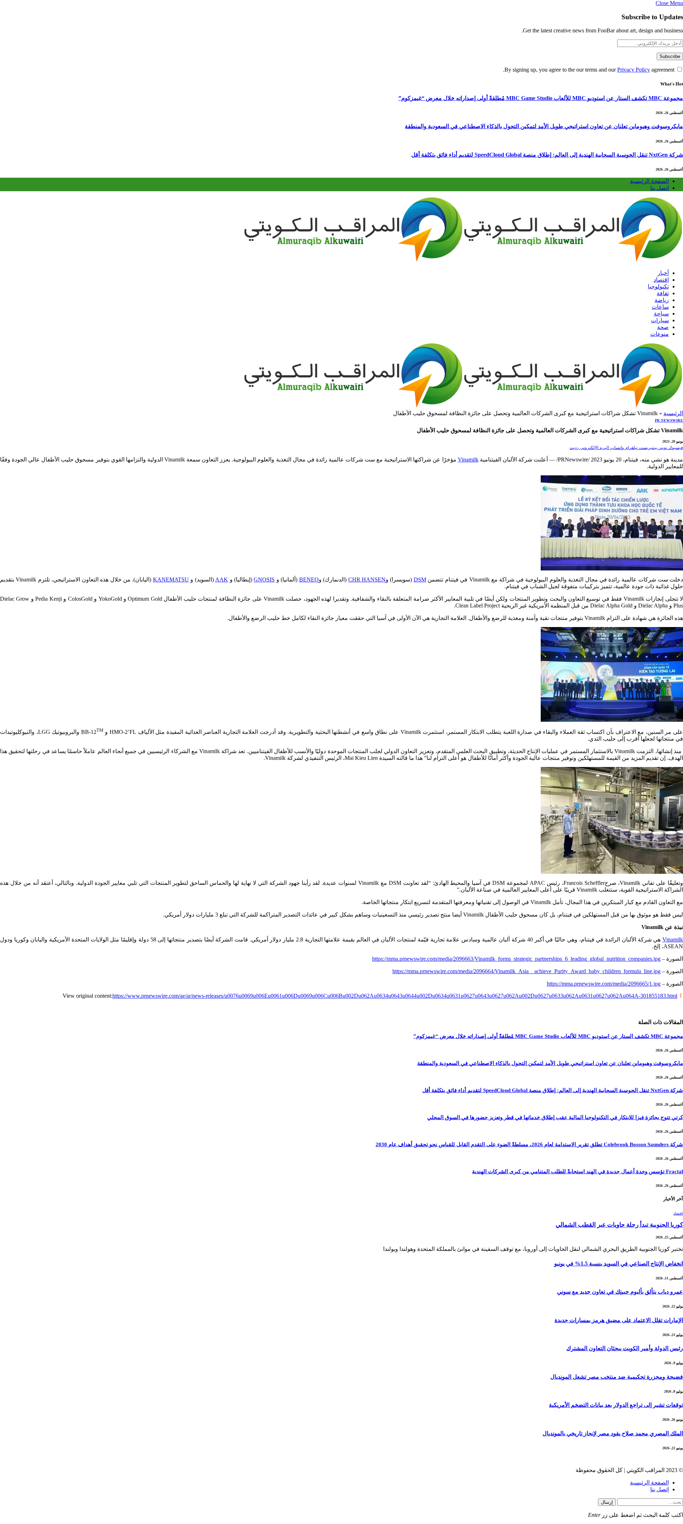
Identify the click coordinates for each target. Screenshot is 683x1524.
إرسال (607, 1502)
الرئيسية (673, 413)
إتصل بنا (659, 188)
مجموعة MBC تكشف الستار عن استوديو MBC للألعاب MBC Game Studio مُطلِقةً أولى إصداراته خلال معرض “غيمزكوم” (540, 98)
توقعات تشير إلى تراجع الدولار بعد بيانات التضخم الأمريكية (616, 1405)
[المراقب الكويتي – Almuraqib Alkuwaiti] (463, 260)
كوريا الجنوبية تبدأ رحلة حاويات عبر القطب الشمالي (619, 1224)
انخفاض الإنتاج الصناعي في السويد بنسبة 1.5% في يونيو (618, 1264)
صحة (663, 327)
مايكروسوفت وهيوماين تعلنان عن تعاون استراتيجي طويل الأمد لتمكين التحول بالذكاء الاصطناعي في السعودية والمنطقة (544, 126)
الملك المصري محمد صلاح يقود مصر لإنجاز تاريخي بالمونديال (612, 1433)
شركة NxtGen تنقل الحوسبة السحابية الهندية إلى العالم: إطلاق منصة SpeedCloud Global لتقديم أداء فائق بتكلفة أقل (547, 155)
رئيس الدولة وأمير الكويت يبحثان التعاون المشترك (624, 1348)
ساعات (660, 307)
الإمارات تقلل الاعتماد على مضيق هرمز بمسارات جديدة (619, 1320)
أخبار (663, 273)
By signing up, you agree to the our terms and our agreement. (589, 70)
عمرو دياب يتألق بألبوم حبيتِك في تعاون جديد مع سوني (620, 1292)
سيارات (660, 320)
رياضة (662, 300)
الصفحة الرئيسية (649, 181)
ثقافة (663, 293)
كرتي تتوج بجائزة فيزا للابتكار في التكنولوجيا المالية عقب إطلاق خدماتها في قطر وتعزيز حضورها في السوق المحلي (555, 1117)
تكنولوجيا (658, 286)
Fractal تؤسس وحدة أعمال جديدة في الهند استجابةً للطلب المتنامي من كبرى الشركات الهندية (577, 1171)
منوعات (659, 334)
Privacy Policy (633, 70)
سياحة (661, 313)
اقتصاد (661, 280)
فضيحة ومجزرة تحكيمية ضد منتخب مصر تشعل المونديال (616, 1377)
